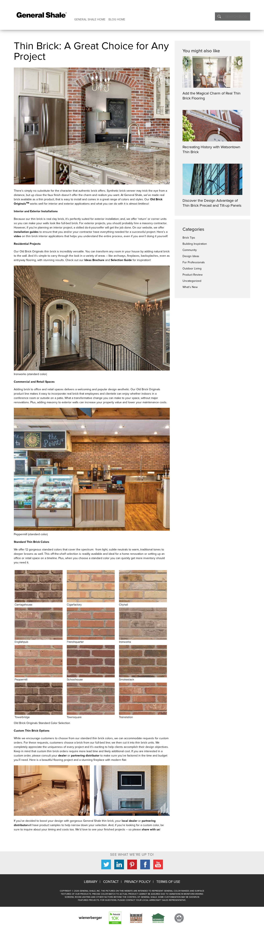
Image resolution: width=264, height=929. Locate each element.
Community (190, 250)
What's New (190, 287)
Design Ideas (191, 256)
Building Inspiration (195, 244)
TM (27, 203)
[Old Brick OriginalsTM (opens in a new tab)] (29, 203)
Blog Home (116, 19)
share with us (151, 829)
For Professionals (194, 262)
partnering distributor (85, 755)
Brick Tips (189, 237)
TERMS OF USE (168, 882)
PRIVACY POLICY (137, 882)
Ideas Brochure (94, 260)
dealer (62, 755)
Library (91, 882)
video (17, 236)
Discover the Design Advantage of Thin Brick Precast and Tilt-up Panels (212, 203)
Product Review (193, 274)
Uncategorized (192, 281)
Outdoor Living (192, 268)
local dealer (129, 821)
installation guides (26, 232)
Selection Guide (121, 260)
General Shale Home (89, 19)
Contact (111, 882)
